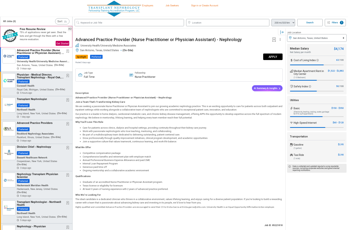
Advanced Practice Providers (35, 123)
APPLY (273, 57)
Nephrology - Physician (31, 226)
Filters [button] (337, 22)
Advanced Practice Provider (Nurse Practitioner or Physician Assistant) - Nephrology (39, 52)
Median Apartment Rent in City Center (309, 72)
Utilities (294, 100)
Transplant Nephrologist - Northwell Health (39, 203)
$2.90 (341, 155)
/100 (341, 60)
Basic (297, 108)
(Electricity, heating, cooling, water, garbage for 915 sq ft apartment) (311, 113)
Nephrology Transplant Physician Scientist (37, 175)
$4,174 (339, 49)
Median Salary (299, 48)
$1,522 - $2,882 (336, 71)
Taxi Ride (299, 155)
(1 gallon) (298, 148)
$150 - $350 (338, 108)
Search (310, 22)
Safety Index (301, 86)
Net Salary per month (300, 52)
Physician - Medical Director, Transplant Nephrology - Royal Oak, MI (39, 77)
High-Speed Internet (305, 122)
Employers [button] (147, 5)
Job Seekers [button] (172, 5)
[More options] (281, 39)
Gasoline (298, 144)
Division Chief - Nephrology (34, 146)
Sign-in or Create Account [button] (204, 5)
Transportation (299, 136)
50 (337, 86)
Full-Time (89, 76)
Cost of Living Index (305, 60)
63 (337, 60)
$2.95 (341, 144)
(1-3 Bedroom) (300, 77)
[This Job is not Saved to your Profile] (68, 51)
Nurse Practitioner (145, 76)
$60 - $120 (338, 122)
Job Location (294, 32)
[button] (36, 36)
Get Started (62, 43)
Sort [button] (59, 21)
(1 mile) (297, 158)
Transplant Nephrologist (32, 99)
